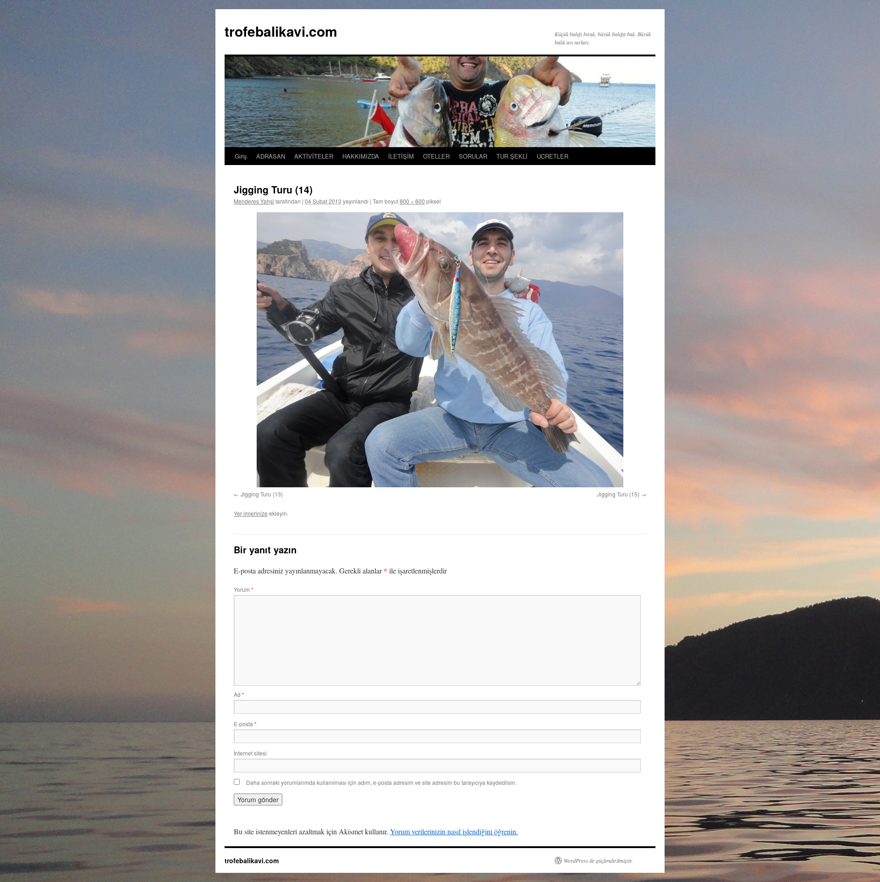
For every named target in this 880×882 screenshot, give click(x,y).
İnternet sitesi (250, 753)
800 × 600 (412, 201)
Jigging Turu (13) (262, 494)
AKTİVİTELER (313, 156)
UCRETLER (552, 156)
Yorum (243, 589)
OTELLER (436, 156)
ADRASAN (270, 156)
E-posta (245, 724)
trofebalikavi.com (281, 31)
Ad (239, 694)
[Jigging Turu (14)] (440, 349)
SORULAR (473, 156)
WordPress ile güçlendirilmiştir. (598, 860)
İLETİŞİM (401, 156)
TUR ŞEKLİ (512, 156)
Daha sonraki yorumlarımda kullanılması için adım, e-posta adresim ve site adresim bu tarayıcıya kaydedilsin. (381, 782)
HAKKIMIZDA (360, 156)
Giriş (241, 156)
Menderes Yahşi (254, 201)
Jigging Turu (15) (618, 494)
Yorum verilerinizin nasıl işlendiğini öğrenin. (454, 831)
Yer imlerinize (251, 513)
